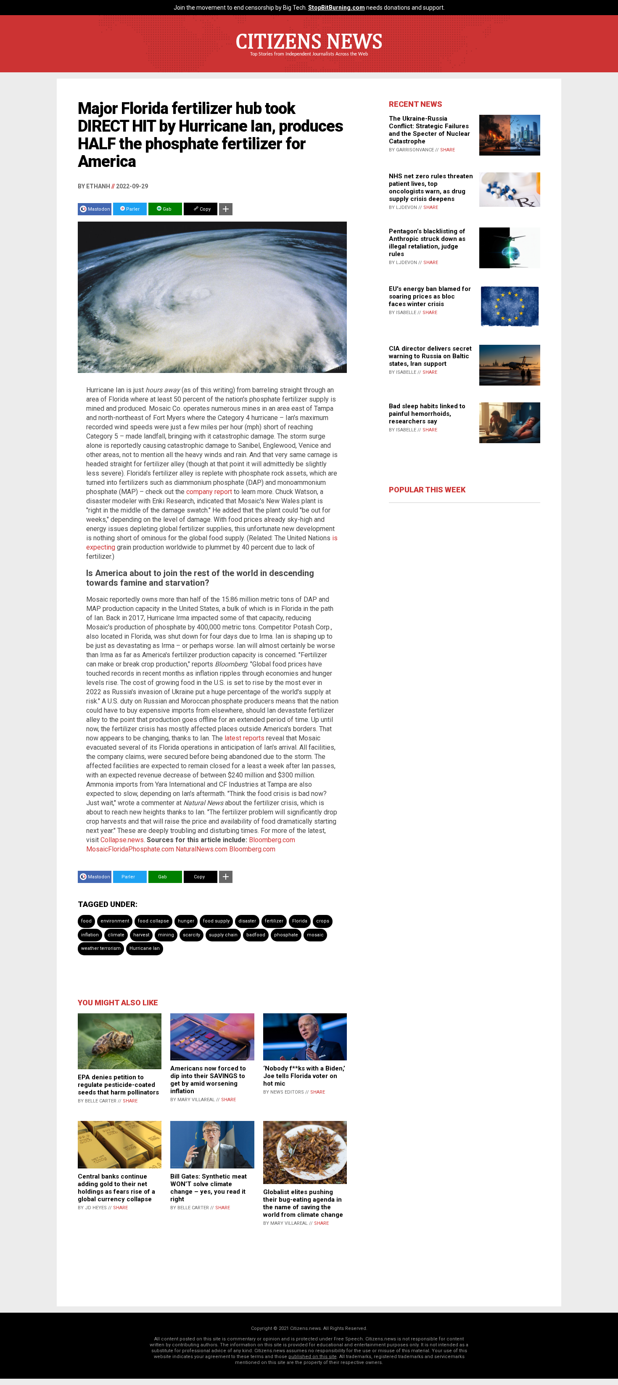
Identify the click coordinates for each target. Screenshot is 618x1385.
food (86, 921)
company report (209, 492)
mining (166, 935)
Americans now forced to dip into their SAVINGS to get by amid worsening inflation (208, 1080)
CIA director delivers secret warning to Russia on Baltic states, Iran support (430, 356)
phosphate (286, 935)
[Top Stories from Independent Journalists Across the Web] (309, 60)
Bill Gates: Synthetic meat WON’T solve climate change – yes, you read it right (208, 1188)
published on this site (312, 1356)
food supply (216, 921)
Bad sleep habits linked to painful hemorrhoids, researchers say (427, 413)
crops (322, 921)
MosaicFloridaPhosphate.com (130, 849)
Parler (132, 209)
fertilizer (274, 921)
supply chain (223, 935)
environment (114, 921)
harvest (141, 935)
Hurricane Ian (144, 948)
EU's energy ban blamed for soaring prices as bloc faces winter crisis (430, 296)
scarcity (191, 935)
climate (116, 935)
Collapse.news (122, 840)
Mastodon (99, 209)
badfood (255, 935)
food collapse (153, 921)
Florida (299, 921)
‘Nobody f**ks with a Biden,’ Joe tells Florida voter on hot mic (304, 1076)
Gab (166, 209)
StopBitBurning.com (336, 7)
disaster (247, 921)
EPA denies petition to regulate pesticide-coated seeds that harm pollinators (118, 1084)
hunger (186, 921)
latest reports (244, 738)
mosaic (315, 935)
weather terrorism (101, 948)
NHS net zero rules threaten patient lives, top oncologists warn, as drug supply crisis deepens (431, 187)
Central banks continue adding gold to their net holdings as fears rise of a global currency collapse (116, 1188)
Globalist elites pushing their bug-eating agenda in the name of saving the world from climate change (303, 1203)
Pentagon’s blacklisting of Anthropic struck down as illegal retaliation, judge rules (427, 242)
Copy (204, 209)
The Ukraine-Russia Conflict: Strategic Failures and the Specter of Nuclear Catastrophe (429, 130)
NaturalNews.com (201, 849)
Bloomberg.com (272, 840)
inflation (90, 935)
